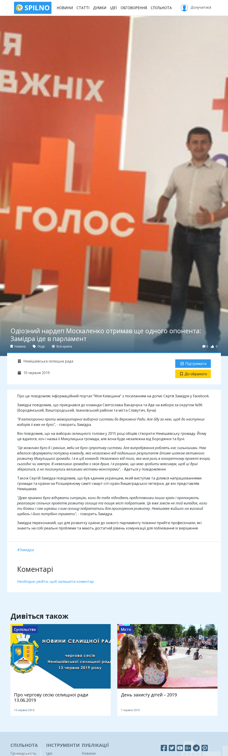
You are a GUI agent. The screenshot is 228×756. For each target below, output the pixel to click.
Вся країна (64, 346)
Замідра (27, 549)
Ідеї (113, 7)
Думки (99, 7)
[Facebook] (164, 748)
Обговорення (134, 7)
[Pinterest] (205, 748)
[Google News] (188, 748)
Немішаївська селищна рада (47, 361)
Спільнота (161, 7)
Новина (20, 346)
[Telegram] (196, 748)
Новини (65, 7)
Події (41, 346)
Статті (83, 7)
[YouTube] (180, 748)
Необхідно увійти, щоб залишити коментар (55, 581)
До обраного (196, 373)
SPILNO (36, 7)
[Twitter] (172, 748)
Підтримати (195, 363)
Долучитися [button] (200, 7)
